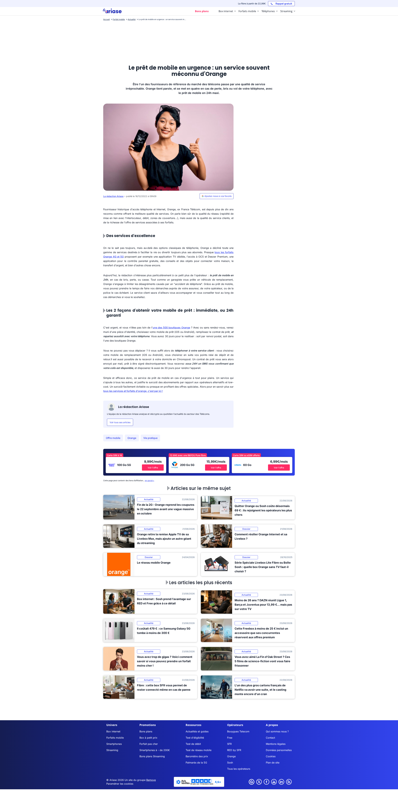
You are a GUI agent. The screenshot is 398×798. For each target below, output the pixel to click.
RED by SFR (234, 750)
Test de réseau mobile (198, 750)
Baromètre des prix (197, 756)
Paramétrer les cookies (119, 783)
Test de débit (193, 743)
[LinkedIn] (281, 782)
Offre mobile (113, 438)
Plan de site (272, 762)
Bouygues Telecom (238, 731)
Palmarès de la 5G (196, 762)
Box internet (113, 731)
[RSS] (289, 782)
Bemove (151, 780)
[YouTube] (274, 782)
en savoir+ (149, 480)
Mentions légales (275, 743)
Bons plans (145, 731)
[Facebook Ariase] (266, 782)
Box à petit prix (148, 737)
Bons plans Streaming (152, 756)
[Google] (251, 782)
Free (229, 737)
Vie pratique (150, 438)
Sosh (230, 762)
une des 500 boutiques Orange (171, 327)
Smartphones (114, 743)
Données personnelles (279, 750)
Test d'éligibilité (195, 737)
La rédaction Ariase (113, 196)
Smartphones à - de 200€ (154, 750)
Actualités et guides (197, 731)
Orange (131, 438)
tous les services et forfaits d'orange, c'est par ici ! (133, 391)
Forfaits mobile (115, 737)
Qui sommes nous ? (277, 731)
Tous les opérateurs (238, 768)
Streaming (112, 750)
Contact (270, 737)
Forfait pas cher (148, 743)
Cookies (270, 756)
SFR (229, 743)
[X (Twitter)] (259, 782)
